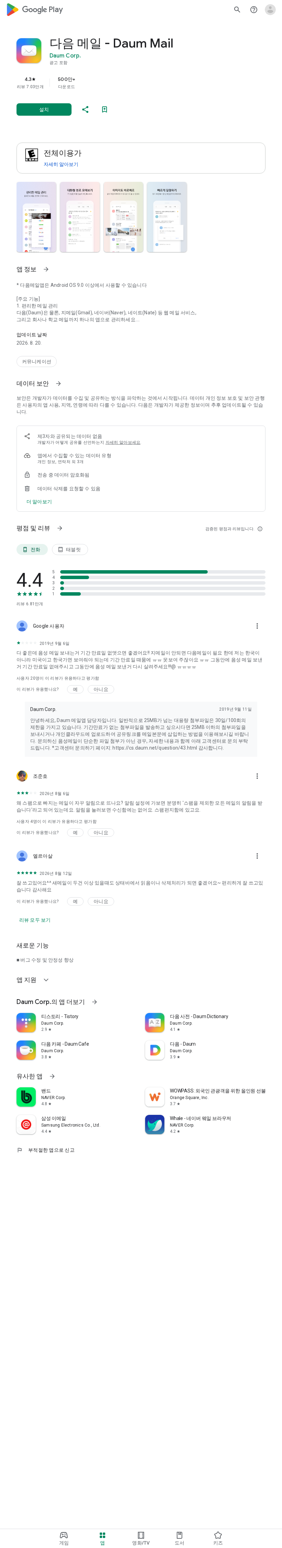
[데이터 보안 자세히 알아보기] (58, 383)
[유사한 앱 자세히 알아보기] (52, 1076)
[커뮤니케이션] (37, 361)
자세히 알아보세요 (123, 442)
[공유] (85, 109)
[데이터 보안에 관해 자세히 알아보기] (39, 501)
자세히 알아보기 (61, 164)
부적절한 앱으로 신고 (46, 1150)
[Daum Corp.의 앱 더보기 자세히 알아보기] (94, 1002)
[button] (36, 217)
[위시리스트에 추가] (104, 109)
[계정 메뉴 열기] (270, 9)
